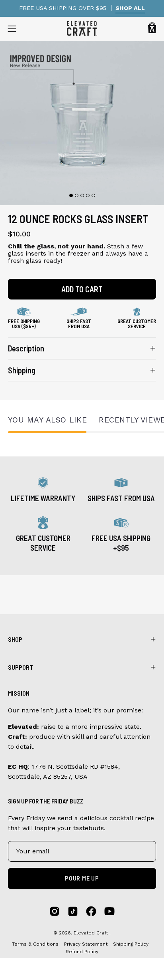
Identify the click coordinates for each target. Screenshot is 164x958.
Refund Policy (82, 951)
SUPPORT (20, 667)
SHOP (15, 639)
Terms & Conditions (35, 944)
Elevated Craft (91, 933)
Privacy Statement (86, 944)
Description (26, 348)
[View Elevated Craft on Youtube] (109, 911)
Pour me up (82, 878)
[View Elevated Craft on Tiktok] (73, 911)
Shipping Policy (130, 944)
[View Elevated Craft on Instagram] (55, 911)
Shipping (21, 370)
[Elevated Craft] (82, 28)
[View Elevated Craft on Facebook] (91, 911)
